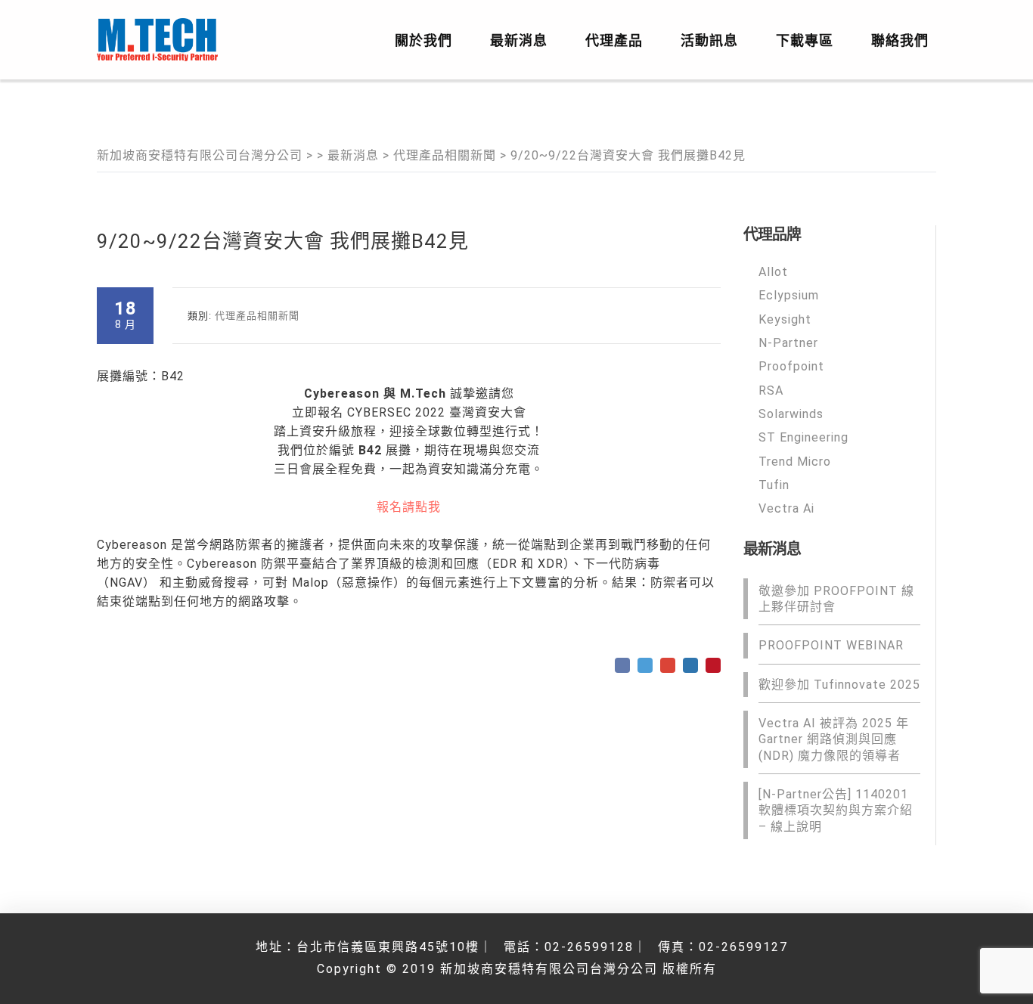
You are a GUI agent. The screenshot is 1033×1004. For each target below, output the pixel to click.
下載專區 (804, 40)
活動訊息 (709, 40)
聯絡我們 (900, 40)
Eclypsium (788, 295)
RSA (770, 390)
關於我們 (423, 40)
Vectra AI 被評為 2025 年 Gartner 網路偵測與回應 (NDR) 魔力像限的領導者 (833, 739)
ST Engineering (803, 437)
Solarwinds (791, 414)
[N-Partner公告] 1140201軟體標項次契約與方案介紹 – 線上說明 (835, 810)
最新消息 (519, 40)
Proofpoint (791, 366)
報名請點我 (409, 507)
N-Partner (788, 343)
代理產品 (614, 40)
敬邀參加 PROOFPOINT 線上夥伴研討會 (836, 598)
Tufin (773, 485)
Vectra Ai (786, 508)
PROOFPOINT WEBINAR (831, 645)
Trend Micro (794, 461)
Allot (773, 272)
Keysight (784, 318)
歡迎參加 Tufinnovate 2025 (839, 684)
